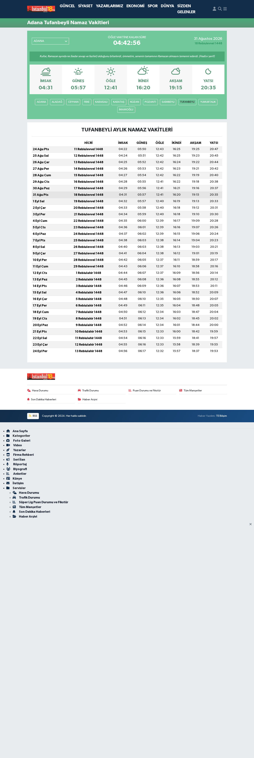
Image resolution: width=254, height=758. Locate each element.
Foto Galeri (21, 440)
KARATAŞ (118, 101)
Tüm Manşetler (193, 390)
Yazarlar (19, 450)
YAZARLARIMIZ (109, 6)
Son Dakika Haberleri (43, 399)
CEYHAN (73, 101)
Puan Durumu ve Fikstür (147, 390)
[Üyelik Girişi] (214, 9)
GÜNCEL (67, 6)
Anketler (19, 473)
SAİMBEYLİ (168, 101)
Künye (17, 478)
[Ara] (220, 9)
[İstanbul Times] (41, 9)
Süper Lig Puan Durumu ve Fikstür (43, 502)
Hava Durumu (40, 390)
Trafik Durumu (90, 390)
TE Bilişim (221, 415)
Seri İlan (19, 459)
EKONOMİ (135, 6)
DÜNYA (167, 6)
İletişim (18, 483)
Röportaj (20, 464)
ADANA (41, 101)
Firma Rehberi (23, 454)
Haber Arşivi (90, 399)
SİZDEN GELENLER (186, 9)
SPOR (153, 6)
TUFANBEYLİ (187, 101)
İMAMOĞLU (126, 109)
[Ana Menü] (225, 9)
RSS (34, 415)
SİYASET (85, 6)
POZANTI (150, 101)
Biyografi (20, 469)
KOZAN (134, 101)
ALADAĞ (57, 101)
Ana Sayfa (20, 431)
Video (17, 445)
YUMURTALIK (208, 101)
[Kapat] (251, 524)
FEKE (86, 101)
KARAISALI (101, 101)
